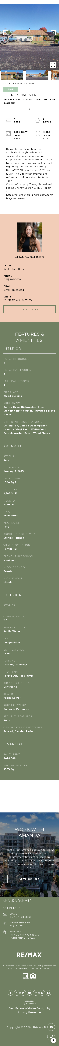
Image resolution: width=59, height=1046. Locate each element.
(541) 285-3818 (12, 279)
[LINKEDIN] (23, 993)
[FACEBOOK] (10, 993)
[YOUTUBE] (29, 993)
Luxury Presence (29, 1012)
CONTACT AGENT (29, 309)
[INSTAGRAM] (17, 993)
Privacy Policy (42, 1027)
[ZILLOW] (48, 993)
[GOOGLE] (42, 993)
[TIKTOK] (36, 993)
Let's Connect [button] (29, 879)
